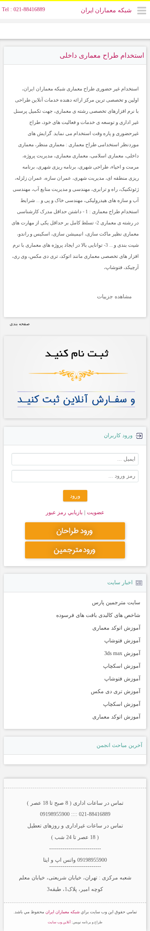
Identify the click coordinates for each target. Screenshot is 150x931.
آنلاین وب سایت (59, 922)
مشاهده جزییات (114, 296)
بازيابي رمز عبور (64, 512)
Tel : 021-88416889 (23, 9)
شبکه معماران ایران (106, 10)
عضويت (94, 512)
